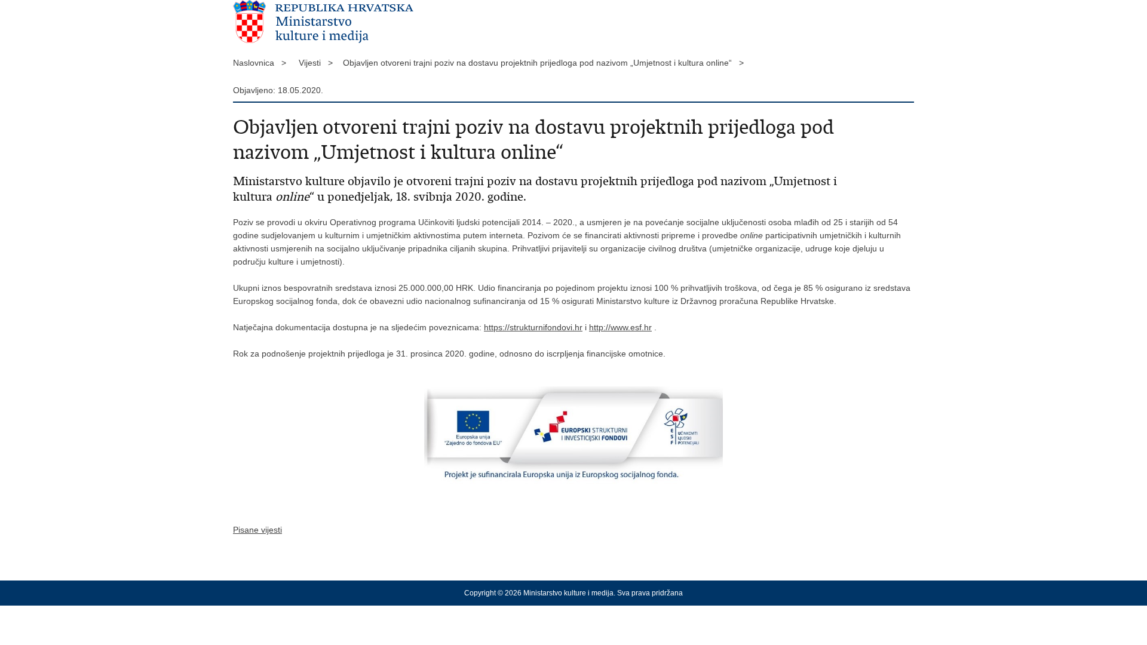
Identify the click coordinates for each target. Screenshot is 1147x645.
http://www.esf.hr (620, 327)
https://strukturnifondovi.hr (533, 327)
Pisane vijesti (257, 530)
